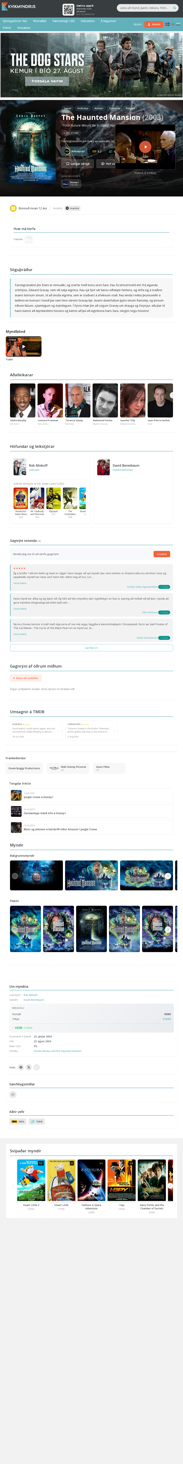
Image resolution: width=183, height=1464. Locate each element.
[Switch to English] (173, 24)
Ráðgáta (130, 108)
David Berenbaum (126, 465)
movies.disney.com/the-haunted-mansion (57, 1051)
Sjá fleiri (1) (91, 648)
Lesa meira (19, 583)
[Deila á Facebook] (21, 1067)
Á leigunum (108, 21)
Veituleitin (88, 21)
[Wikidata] (12, 1094)
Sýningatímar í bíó (15, 21)
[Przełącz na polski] (178, 24)
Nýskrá (137, 24)
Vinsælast (24, 28)
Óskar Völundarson (147, 637)
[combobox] (148, 8)
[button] (168, 876)
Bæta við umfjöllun (25, 678)
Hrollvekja (82, 108)
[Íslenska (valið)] (167, 24)
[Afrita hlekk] (36, 1067)
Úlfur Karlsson (150, 612)
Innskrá (162, 554)
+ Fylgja (164, 586)
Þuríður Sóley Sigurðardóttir (142, 586)
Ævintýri (98, 108)
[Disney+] (29, 239)
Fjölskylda (114, 108)
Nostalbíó (39, 21)
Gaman (67, 108)
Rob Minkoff (38, 465)
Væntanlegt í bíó (63, 21)
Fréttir (7, 28)
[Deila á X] (29, 1067)
